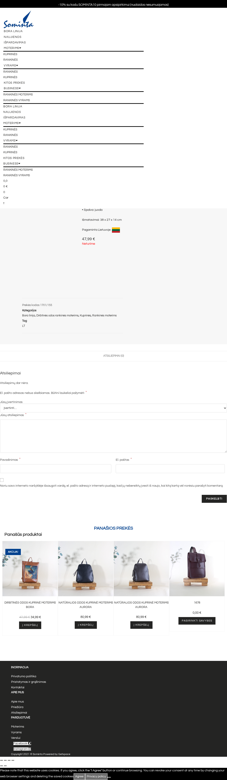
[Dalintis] (9, 760)
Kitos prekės (14, 82)
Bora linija (13, 31)
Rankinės (10, 59)
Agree (79, 776)
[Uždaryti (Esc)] (12, 760)
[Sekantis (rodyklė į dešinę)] (5, 765)
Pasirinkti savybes (197, 620)
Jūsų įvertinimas (11, 402)
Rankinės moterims (18, 94)
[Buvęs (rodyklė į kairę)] (1, 765)
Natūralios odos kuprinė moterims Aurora (86, 605)
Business (11, 88)
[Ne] (109, 777)
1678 (197, 602)
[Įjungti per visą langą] (5, 760)
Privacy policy (96, 776)
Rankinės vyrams (16, 100)
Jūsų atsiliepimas (13, 415)
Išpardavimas (15, 42)
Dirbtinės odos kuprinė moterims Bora (30, 605)
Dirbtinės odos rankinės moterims (57, 315)
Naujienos (12, 37)
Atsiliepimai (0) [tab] (113, 355)
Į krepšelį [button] (30, 625)
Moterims (11, 48)
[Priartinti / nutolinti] (1, 760)
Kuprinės (10, 54)
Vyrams (10, 65)
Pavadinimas (10, 459)
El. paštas (124, 459)
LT (23, 325)
